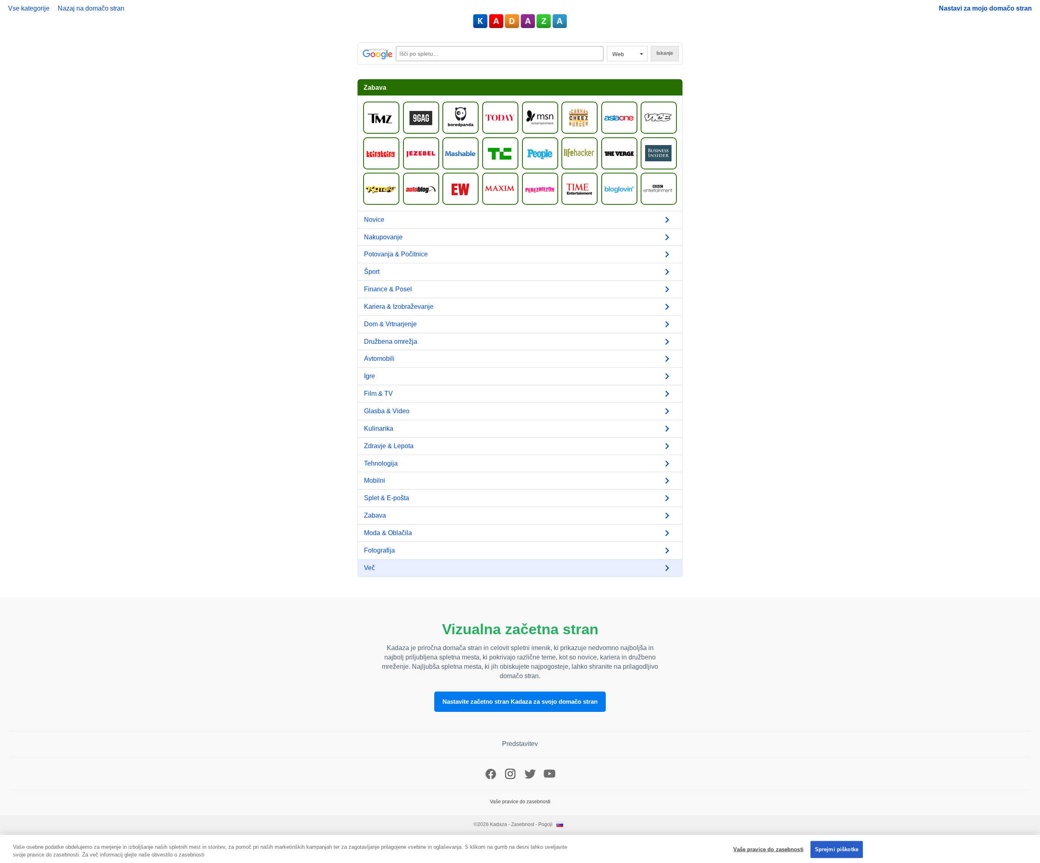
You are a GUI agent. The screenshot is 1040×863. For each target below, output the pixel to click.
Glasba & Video (387, 411)
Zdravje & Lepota (389, 445)
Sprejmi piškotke (836, 849)
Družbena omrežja (390, 341)
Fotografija (379, 550)
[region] (520, 849)
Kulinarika (378, 428)
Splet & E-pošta (386, 497)
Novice (374, 219)
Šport (371, 271)
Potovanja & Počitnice (396, 254)
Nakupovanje (383, 237)
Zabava (375, 515)
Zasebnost (522, 824)
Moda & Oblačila (388, 532)
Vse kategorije (29, 8)
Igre (369, 376)
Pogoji (545, 824)
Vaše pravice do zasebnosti (768, 849)
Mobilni (374, 480)
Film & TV (378, 393)
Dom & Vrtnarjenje (390, 324)
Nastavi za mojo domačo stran (985, 8)
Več (369, 567)
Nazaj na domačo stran (91, 8)
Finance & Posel (388, 289)
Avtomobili (379, 358)
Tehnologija (381, 463)
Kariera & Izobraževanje (398, 306)
